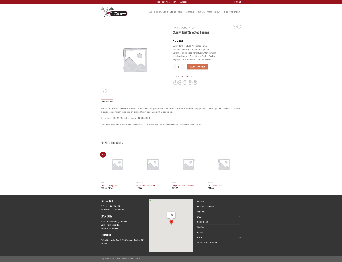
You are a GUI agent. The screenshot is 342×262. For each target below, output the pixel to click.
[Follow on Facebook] (235, 2)
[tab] (107, 101)
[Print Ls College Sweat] (117, 164)
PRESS (209, 12)
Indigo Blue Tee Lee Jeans (183, 185)
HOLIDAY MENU (161, 12)
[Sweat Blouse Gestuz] (152, 164)
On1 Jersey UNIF (215, 185)
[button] (171, 222)
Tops (193, 28)
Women (184, 28)
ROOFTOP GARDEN (232, 12)
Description (107, 102)
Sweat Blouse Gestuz (145, 185)
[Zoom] (104, 90)
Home (175, 28)
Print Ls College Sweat (110, 185)
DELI (180, 12)
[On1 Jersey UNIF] (224, 164)
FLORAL (201, 12)
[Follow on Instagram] (237, 2)
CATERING (189, 12)
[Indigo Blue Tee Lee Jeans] (188, 164)
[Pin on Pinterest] (190, 82)
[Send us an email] (240, 2)
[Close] (172, 215)
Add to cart (197, 66)
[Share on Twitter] (180, 82)
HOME (149, 12)
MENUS (173, 12)
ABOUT (217, 12)
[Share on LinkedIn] (195, 82)
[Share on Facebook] (175, 82)
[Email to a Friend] (185, 82)
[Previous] (101, 170)
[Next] (240, 170)
